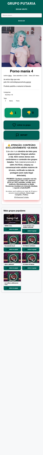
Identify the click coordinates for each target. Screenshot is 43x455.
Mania (11, 101)
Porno (17, 101)
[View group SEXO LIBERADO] (12, 258)
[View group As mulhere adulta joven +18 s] (12, 276)
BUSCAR (21, 21)
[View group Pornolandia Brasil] (12, 239)
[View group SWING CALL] (12, 219)
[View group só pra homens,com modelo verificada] (30, 219)
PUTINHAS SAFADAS (29, 246)
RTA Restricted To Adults (21, 197)
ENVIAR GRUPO (21, 9)
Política (25, 195)
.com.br (28, 82)
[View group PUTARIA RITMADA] (30, 258)
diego (10, 76)
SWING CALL (8, 226)
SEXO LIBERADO (9, 264)
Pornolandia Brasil (9, 246)
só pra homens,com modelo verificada (28, 226)
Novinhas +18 (9, 95)
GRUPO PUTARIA (22, 3)
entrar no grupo (13, 229)
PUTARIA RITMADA (28, 264)
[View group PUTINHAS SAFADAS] (30, 239)
